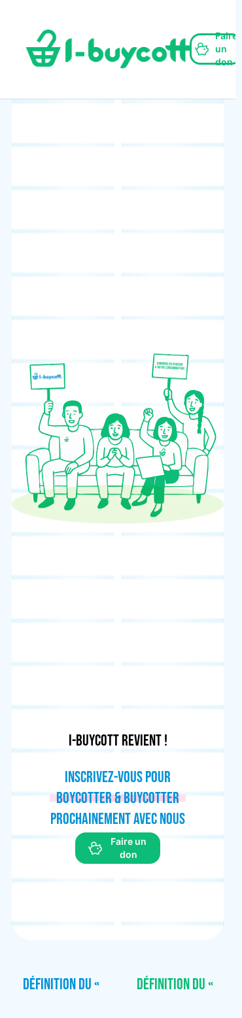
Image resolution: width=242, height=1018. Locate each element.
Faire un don (226, 49)
